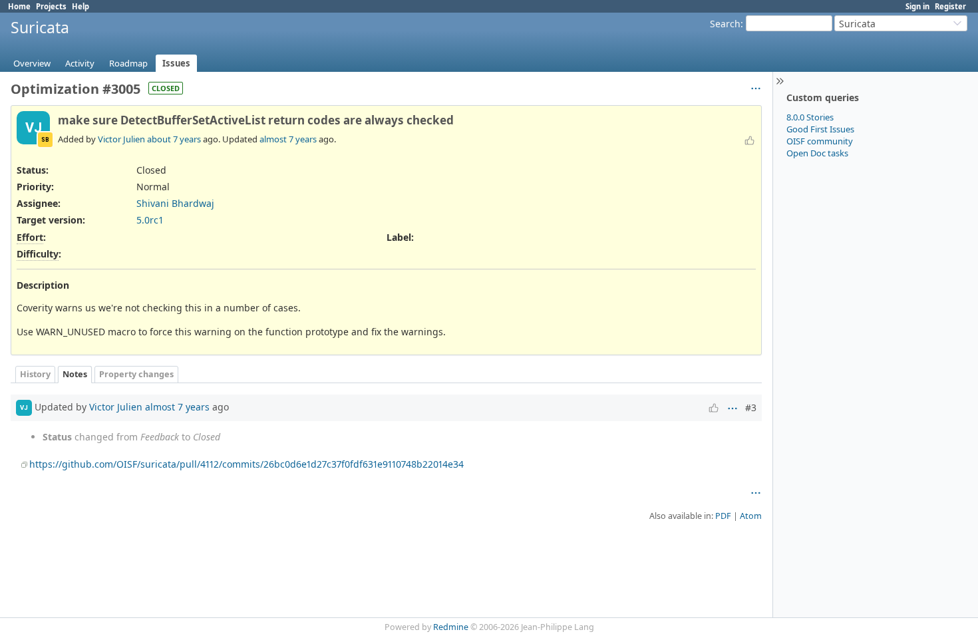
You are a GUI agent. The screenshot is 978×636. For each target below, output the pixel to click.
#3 (750, 407)
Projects (51, 6)
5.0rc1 (150, 220)
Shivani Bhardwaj (175, 203)
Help (80, 6)
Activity (79, 63)
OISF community (819, 141)
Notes (75, 374)
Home (19, 6)
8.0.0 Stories (810, 117)
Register (950, 6)
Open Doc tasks (817, 153)
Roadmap (128, 63)
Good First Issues (820, 129)
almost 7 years (288, 139)
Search (725, 23)
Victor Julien (121, 139)
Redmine (450, 627)
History (35, 374)
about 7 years (174, 139)
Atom (751, 516)
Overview (32, 63)
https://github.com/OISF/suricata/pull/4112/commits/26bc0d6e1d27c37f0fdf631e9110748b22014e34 (246, 464)
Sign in (917, 6)
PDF (723, 516)
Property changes (136, 374)
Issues (176, 63)
